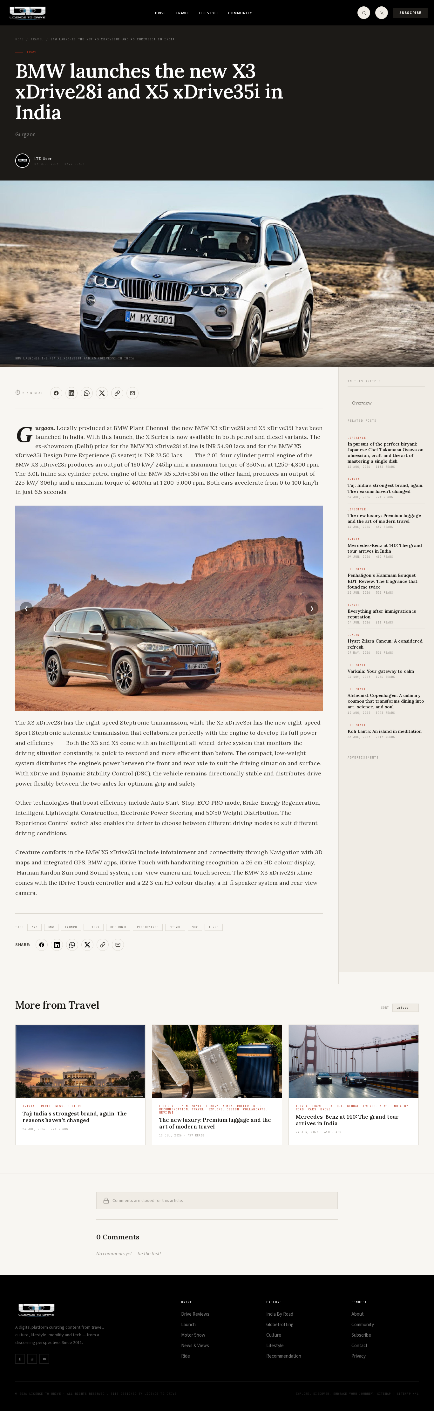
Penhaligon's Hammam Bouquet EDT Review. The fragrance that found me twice (382, 581)
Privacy (358, 1356)
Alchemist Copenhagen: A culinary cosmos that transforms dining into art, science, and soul (386, 701)
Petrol (175, 927)
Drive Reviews (195, 1314)
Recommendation (283, 1356)
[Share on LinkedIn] (71, 393)
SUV (195, 927)
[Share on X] (102, 393)
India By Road (279, 1314)
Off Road (118, 927)
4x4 (34, 927)
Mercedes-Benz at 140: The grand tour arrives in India (385, 548)
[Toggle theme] (381, 12)
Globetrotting (280, 1324)
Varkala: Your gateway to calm (381, 671)
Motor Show (193, 1335)
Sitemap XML (408, 1394)
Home (19, 39)
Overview (361, 403)
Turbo (214, 927)
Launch (71, 927)
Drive (160, 13)
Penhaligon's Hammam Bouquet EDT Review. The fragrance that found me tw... (351, 1123)
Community (240, 13)
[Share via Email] (132, 393)
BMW (51, 927)
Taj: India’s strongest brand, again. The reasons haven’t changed (386, 488)
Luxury (93, 927)
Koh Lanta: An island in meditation (385, 731)
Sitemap (384, 1394)
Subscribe (410, 12)
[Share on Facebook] (56, 393)
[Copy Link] (117, 393)
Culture (273, 1335)
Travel (182, 13)
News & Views (195, 1345)
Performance (148, 927)
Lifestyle (209, 13)
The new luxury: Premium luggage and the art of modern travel (384, 518)
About (357, 1314)
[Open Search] (363, 12)
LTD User (42, 159)
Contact (359, 1345)
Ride (185, 1356)
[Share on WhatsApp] (87, 393)
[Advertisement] (386, 864)
